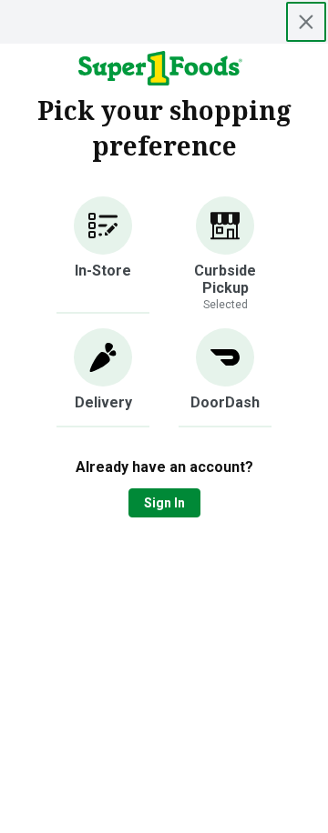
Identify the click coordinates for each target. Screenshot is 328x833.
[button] (103, 255)
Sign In (164, 503)
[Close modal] (306, 22)
